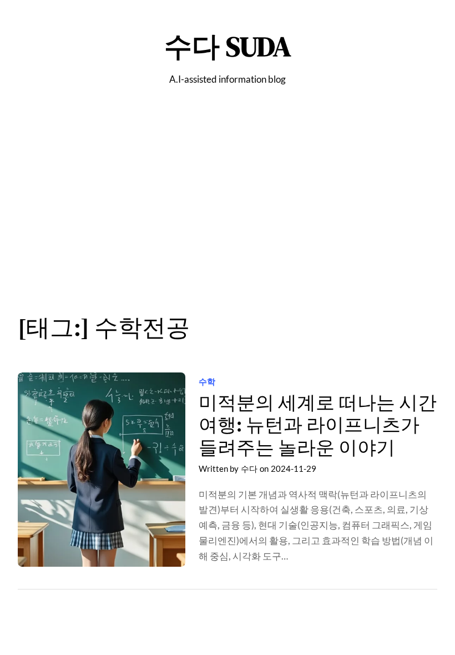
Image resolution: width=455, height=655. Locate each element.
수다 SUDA (227, 47)
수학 (207, 381)
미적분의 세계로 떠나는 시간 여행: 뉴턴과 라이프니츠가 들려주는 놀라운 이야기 (318, 425)
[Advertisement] (227, 206)
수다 (249, 468)
